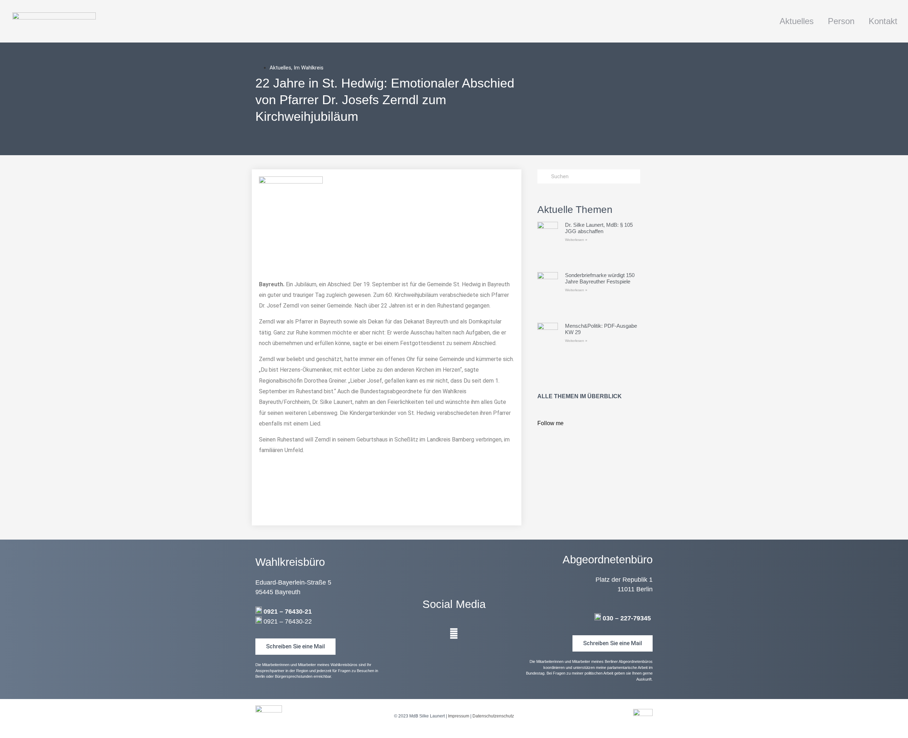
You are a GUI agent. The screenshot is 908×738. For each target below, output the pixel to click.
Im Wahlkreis (308, 67)
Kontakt (883, 21)
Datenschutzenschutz (493, 716)
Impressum (458, 716)
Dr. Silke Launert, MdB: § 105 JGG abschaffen (599, 228)
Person (841, 21)
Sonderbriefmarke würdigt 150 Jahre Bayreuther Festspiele (600, 278)
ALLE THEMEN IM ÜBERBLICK (579, 396)
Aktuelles (797, 21)
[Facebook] (454, 634)
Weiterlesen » (576, 240)
